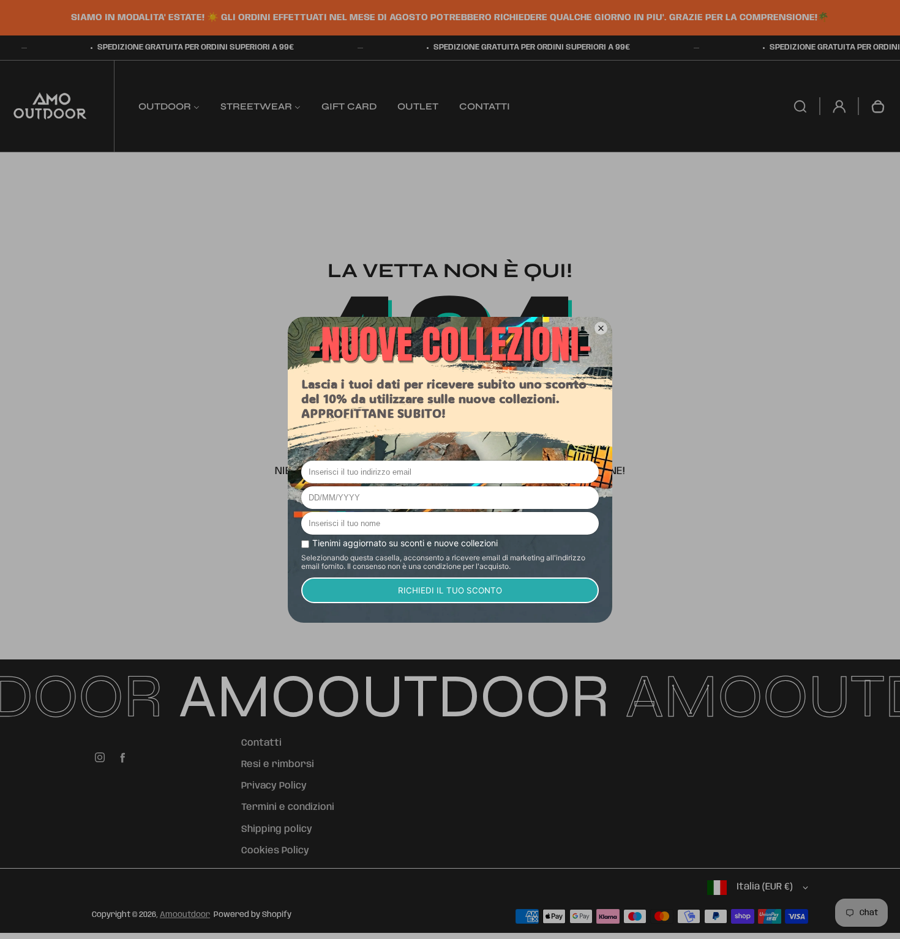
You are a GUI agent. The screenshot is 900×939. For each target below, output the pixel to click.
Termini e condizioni (287, 807)
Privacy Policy (274, 786)
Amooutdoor (185, 915)
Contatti (261, 743)
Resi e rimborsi (277, 765)
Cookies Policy (275, 851)
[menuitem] (169, 106)
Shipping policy (276, 829)
